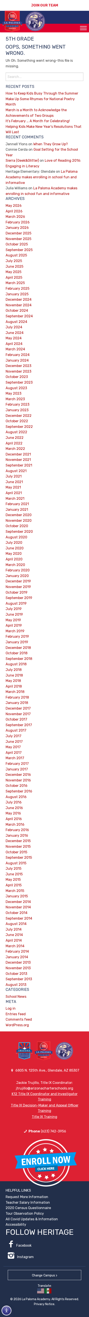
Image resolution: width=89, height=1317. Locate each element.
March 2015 (15, 891)
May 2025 (13, 272)
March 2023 (15, 399)
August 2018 (16, 664)
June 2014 (14, 935)
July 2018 (14, 670)
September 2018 (19, 659)
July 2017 (13, 736)
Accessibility (16, 1224)
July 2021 (14, 476)
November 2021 (18, 460)
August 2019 (16, 603)
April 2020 (14, 559)
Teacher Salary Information (28, 1202)
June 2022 (15, 438)
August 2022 (16, 432)
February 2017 (17, 764)
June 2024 (15, 333)
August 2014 (16, 924)
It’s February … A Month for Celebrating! (38, 121)
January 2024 (17, 360)
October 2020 (17, 526)
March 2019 (15, 631)
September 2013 (19, 979)
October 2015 (16, 852)
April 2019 (14, 625)
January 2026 (17, 228)
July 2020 (14, 543)
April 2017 (14, 753)
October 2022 (17, 421)
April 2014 (14, 940)
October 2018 (16, 653)
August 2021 (16, 471)
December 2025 (18, 233)
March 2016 (15, 824)
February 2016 (17, 830)
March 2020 (15, 565)
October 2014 (16, 913)
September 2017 (19, 725)
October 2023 (17, 377)
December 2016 (18, 775)
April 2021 (14, 493)
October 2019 (16, 592)
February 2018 (17, 697)
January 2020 (17, 576)
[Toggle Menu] (83, 28)
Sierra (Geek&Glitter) (22, 160)
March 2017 (15, 758)
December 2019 (18, 581)
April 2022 (14, 443)
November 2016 (18, 780)
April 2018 (14, 686)
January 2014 (17, 957)
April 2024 (14, 344)
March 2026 (15, 217)
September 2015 (19, 857)
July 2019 (14, 609)
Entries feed (16, 1014)
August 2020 (16, 537)
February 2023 (17, 404)
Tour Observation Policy (25, 1213)
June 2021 (14, 482)
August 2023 (16, 388)
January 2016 (17, 835)
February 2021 (17, 504)
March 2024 (15, 349)
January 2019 (17, 642)
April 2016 (14, 819)
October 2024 (17, 310)
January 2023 (17, 410)
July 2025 (14, 261)
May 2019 (13, 620)
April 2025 (14, 277)
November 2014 (18, 907)
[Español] (48, 1291)
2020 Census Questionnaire (28, 1208)
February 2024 (18, 355)
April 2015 (14, 885)
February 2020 (18, 570)
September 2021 (19, 465)
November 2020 (19, 521)
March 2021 (15, 498)
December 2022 (19, 416)
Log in (11, 1008)
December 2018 (18, 648)
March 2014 (15, 946)
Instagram (25, 1257)
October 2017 (16, 719)
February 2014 (17, 951)
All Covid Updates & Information (32, 1219)
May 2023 (13, 393)
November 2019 (18, 587)
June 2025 (14, 266)
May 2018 (13, 681)
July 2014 (14, 929)
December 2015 (18, 841)
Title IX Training (44, 1117)
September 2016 (19, 791)
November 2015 (18, 846)
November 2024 (19, 305)
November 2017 (18, 714)
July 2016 (14, 802)
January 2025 (17, 294)
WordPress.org (17, 1025)
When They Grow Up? (50, 144)
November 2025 (18, 239)
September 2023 (19, 382)
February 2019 (17, 636)
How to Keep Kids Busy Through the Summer (42, 93)
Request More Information (27, 1197)
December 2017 (18, 708)
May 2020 (14, 554)
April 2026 (14, 211)
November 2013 (18, 968)
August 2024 (16, 322)
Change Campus (43, 1275)
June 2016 (14, 808)
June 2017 (14, 742)
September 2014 (19, 918)
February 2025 (17, 288)
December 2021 (18, 454)
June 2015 (14, 874)
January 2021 (17, 510)
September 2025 (19, 250)
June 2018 (14, 675)
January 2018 (17, 703)
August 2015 (16, 863)
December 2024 (19, 299)
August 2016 (16, 797)
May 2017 (13, 747)
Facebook (24, 1245)
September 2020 (19, 532)
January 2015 (17, 896)
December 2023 (18, 366)
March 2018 (15, 692)
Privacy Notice (44, 1304)
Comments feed (19, 1019)
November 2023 (18, 371)
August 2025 (16, 255)
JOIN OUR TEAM (44, 5)
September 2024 (19, 316)
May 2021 (13, 487)
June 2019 (14, 614)
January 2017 (17, 769)
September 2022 (19, 427)
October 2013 (16, 974)
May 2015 (13, 879)
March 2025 (15, 283)
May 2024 (14, 338)
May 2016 (13, 813)
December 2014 (18, 902)
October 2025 (17, 244)
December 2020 (19, 515)
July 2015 (13, 868)
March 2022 (15, 449)
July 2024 (14, 327)
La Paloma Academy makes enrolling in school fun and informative (42, 177)
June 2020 (15, 548)
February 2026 (18, 222)
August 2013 (16, 985)
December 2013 (18, 962)
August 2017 (16, 730)
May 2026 (14, 206)
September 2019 (19, 598)
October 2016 (16, 786)
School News (16, 996)
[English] (40, 1291)
